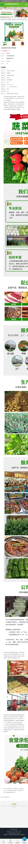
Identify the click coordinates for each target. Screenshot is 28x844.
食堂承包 (14, 19)
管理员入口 (18, 834)
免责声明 (14, 834)
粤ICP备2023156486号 (17, 831)
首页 (6, 19)
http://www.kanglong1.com (5, 797)
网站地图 (22, 834)
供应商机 (9, 19)
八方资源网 (10, 834)
